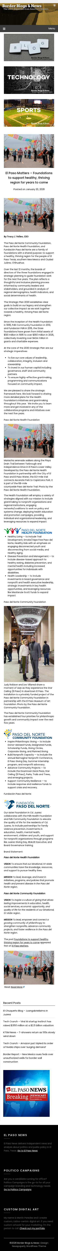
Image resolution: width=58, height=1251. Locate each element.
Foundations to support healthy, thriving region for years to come (26, 941)
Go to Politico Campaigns (17, 1189)
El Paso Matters (20, 945)
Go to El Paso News (27, 1150)
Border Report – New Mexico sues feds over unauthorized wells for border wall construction (28, 1058)
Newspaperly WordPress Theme (29, 1246)
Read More (16, 987)
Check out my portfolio (32, 1228)
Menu (51, 28)
